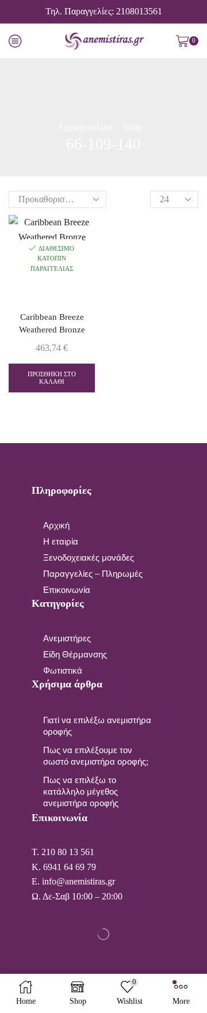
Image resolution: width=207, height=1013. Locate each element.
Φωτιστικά (62, 670)
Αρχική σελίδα (84, 127)
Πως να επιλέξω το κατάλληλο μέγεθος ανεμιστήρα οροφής (80, 792)
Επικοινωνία (66, 590)
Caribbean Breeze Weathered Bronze (52, 323)
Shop (132, 127)
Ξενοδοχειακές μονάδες (88, 557)
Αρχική (56, 525)
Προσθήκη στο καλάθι (52, 378)
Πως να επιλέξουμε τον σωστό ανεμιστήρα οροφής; (95, 756)
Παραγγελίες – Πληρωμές (93, 574)
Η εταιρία (60, 541)
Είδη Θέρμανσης (75, 654)
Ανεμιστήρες (67, 638)
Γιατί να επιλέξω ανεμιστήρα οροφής (97, 726)
